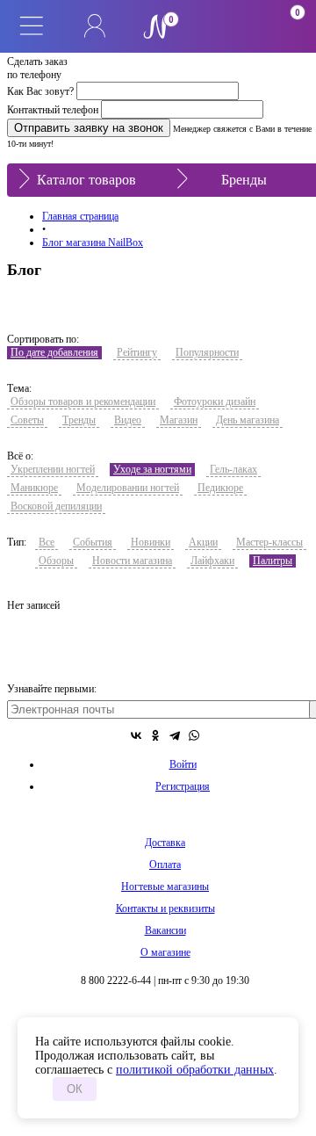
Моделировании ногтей (127, 487)
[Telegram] (175, 735)
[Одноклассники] (155, 735)
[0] (221, 26)
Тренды (79, 420)
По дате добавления (54, 352)
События (92, 542)
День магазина (247, 420)
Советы (27, 420)
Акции (203, 542)
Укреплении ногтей (53, 469)
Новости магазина (132, 560)
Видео (127, 420)
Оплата (165, 864)
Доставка (165, 842)
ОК (75, 1089)
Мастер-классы (269, 542)
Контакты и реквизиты (165, 908)
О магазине (165, 952)
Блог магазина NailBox (92, 242)
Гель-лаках (233, 469)
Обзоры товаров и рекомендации (83, 401)
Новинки (150, 542)
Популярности (207, 352)
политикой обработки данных (195, 1069)
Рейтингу (137, 352)
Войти (183, 764)
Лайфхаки (212, 560)
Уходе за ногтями (152, 469)
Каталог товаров (86, 179)
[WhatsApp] (194, 735)
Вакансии (165, 930)
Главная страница (80, 216)
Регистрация (182, 786)
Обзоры (56, 560)
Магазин (179, 420)
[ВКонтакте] (136, 735)
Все (46, 542)
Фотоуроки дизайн (214, 401)
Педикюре (220, 487)
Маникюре (34, 487)
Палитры (272, 560)
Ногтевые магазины (165, 886)
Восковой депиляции (56, 506)
